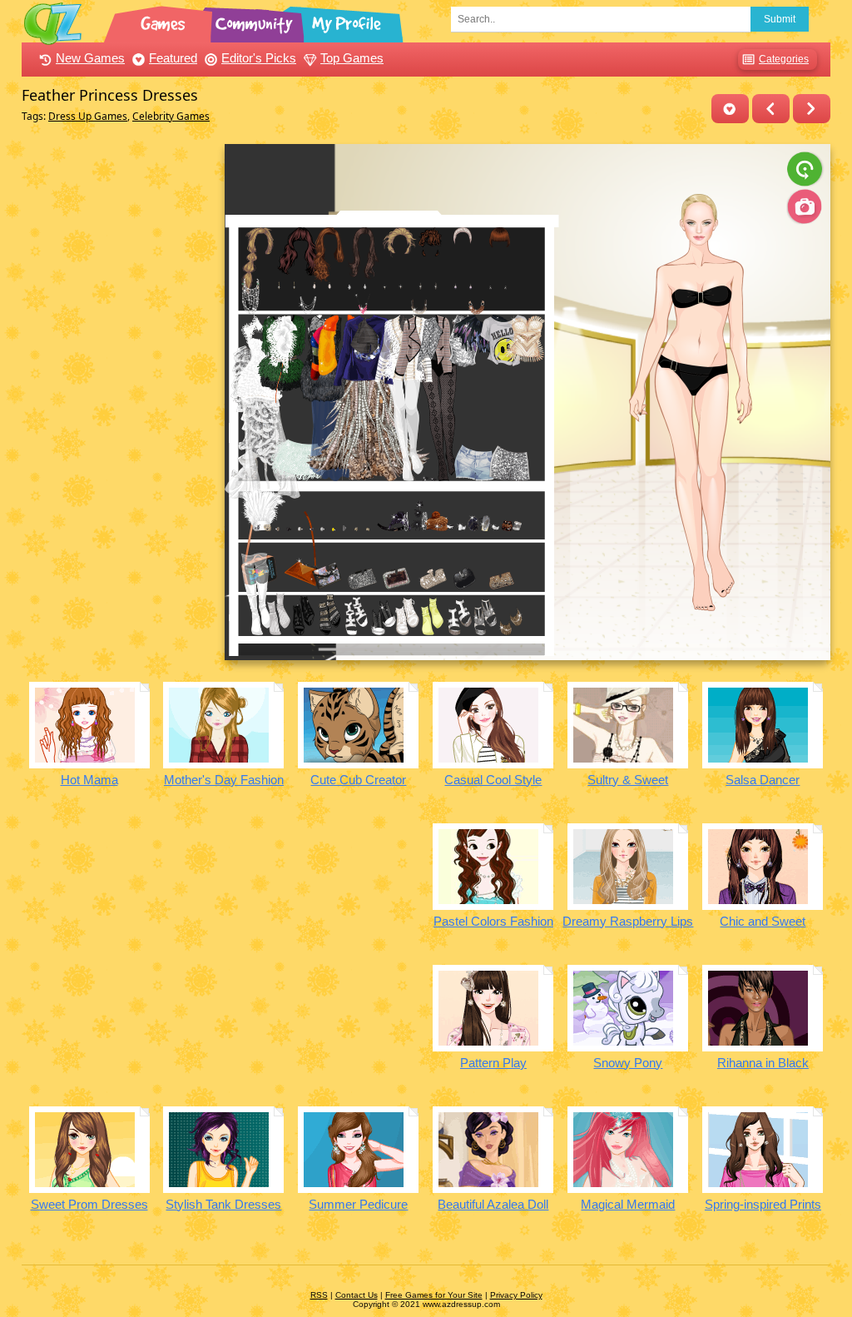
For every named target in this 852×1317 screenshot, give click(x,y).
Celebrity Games (171, 116)
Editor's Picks (258, 58)
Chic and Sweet (762, 921)
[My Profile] (348, 21)
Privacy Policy (516, 1295)
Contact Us (356, 1295)
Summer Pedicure (358, 1204)
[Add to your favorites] (730, 108)
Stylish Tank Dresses (223, 1204)
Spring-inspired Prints (763, 1204)
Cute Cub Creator (358, 780)
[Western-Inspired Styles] (811, 108)
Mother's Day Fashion (224, 780)
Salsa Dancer (763, 780)
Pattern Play (493, 1063)
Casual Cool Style (493, 780)
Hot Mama (89, 780)
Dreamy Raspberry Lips (627, 921)
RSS (319, 1295)
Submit (779, 19)
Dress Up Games (87, 116)
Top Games (352, 58)
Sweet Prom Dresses (89, 1204)
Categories (784, 59)
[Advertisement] (118, 394)
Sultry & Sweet (627, 780)
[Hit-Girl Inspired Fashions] (771, 108)
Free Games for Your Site (434, 1295)
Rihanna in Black (763, 1063)
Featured (173, 58)
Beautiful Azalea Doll (493, 1204)
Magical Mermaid (628, 1204)
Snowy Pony (627, 1063)
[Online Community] (256, 21)
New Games (90, 58)
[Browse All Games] (165, 21)
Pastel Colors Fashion (493, 921)
